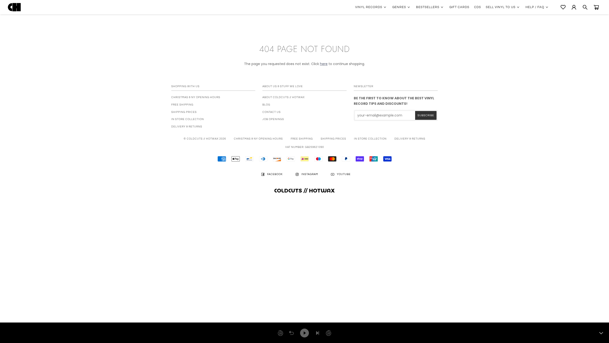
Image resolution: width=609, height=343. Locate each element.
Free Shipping (182, 104)
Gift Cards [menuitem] (459, 7)
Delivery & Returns (186, 126)
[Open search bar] (585, 7)
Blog (266, 104)
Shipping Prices (184, 112)
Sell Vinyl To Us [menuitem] (501, 7)
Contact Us (271, 112)
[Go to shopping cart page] (596, 7)
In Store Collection (187, 119)
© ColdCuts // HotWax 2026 (205, 138)
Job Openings (273, 119)
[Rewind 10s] (280, 333)
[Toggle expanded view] (601, 333)
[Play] (304, 333)
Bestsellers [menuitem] (427, 7)
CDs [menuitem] (477, 7)
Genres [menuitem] (399, 7)
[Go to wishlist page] (563, 7)
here (324, 63)
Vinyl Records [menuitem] (368, 7)
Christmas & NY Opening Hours (195, 97)
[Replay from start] (291, 333)
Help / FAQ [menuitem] (535, 7)
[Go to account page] (574, 7)
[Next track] (317, 333)
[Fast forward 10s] (328, 333)
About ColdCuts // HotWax (283, 97)
